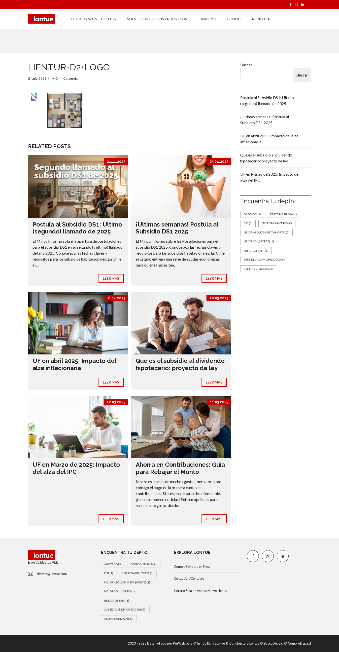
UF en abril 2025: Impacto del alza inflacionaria (74, 364)
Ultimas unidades (258, 268)
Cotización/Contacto (189, 578)
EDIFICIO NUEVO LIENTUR (94, 19)
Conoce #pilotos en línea (192, 567)
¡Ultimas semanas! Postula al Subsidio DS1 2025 (177, 228)
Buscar (246, 64)
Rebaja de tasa (255, 250)
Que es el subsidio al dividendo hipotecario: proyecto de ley (180, 364)
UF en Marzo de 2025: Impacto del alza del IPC (76, 468)
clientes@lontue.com (52, 574)
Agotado (252, 214)
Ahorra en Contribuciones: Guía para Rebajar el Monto (180, 468)
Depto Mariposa (283, 214)
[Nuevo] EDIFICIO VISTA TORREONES (159, 19)
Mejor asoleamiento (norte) (266, 232)
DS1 (247, 223)
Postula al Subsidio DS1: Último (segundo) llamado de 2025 (77, 228)
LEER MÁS (111, 278)
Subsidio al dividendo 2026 (264, 259)
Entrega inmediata (277, 223)
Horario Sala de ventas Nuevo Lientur (201, 591)
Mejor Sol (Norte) (258, 241)
